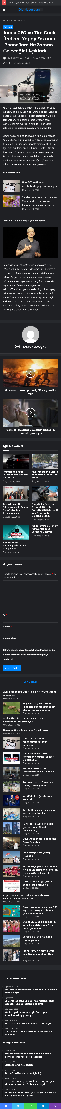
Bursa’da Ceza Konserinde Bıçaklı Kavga (26, 730)
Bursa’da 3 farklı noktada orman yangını (37, 938)
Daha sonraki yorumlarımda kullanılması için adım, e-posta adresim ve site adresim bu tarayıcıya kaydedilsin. (29, 654)
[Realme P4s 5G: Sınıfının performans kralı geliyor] (16, 532)
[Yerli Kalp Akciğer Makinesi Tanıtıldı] (11, 800)
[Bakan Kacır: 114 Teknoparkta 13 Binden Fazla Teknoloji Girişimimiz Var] (16, 493)
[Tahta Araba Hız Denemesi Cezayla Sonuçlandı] (11, 786)
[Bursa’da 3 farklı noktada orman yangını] (11, 941)
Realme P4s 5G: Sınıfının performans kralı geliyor (14, 545)
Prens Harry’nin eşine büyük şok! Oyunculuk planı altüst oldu (38, 954)
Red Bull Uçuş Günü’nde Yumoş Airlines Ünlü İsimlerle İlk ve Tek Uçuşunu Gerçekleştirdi (40, 870)
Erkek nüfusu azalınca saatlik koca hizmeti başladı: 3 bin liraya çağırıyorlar (39, 925)
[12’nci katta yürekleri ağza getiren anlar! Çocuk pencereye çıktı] (11, 828)
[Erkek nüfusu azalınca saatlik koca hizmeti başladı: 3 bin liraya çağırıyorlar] (11, 926)
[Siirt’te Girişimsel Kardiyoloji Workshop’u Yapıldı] (11, 814)
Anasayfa (10, 20)
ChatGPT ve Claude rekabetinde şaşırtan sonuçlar (35, 742)
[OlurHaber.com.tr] (30, 9)
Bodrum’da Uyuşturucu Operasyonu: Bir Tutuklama (38, 770)
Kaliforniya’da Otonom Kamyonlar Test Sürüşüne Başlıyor (45, 528)
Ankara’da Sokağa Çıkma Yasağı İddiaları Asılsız (37, 883)
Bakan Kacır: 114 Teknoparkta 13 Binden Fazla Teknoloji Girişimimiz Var (15, 509)
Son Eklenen (31, 681)
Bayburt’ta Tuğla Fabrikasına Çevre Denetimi (39, 840)
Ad (5, 615)
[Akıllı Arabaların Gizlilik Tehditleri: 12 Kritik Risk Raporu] (45, 461)
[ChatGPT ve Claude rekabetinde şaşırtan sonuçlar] (11, 186)
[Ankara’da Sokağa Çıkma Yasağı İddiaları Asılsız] (11, 886)
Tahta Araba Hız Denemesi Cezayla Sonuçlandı (38, 784)
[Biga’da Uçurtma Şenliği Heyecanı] (11, 857)
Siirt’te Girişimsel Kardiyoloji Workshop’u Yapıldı (39, 811)
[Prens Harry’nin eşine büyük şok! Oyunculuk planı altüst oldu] (11, 955)
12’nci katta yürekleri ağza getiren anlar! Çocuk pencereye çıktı (38, 827)
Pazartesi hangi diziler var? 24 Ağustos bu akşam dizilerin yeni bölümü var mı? (40, 910)
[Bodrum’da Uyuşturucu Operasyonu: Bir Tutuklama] (11, 773)
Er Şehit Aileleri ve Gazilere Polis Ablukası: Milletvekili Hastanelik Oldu (26, 897)
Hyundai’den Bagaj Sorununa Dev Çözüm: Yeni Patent (15, 474)
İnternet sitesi (9, 638)
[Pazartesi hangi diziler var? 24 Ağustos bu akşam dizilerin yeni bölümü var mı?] (11, 911)
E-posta (7, 626)
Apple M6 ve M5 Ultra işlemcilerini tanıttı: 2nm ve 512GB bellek (38, 757)
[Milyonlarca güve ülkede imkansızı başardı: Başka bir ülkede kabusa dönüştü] (11, 708)
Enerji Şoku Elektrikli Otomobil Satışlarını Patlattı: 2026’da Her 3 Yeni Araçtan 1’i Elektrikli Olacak (45, 510)
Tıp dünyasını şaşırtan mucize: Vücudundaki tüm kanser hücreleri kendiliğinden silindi (39, 201)
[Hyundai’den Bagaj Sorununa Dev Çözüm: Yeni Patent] (16, 461)
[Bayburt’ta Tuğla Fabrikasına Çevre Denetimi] (11, 843)
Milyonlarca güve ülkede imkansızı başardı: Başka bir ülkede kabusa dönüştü (39, 707)
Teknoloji (20, 20)
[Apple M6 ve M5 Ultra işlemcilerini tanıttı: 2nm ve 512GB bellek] (11, 758)
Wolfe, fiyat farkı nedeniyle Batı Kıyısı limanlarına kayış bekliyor (24, 720)
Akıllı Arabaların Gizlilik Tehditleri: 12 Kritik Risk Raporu (45, 474)
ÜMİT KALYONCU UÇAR (18, 58)
